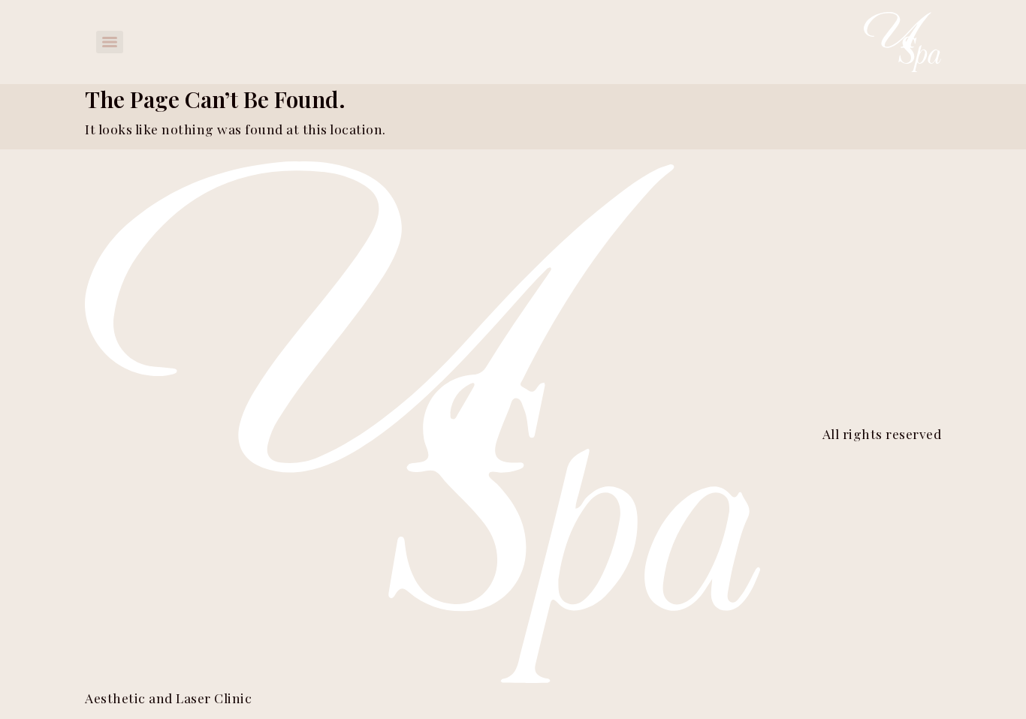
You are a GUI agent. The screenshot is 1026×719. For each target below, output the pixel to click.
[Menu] (109, 42)
